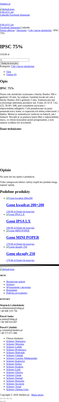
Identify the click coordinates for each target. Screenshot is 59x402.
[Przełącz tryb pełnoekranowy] (4, 398)
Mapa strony (37, 394)
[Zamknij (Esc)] (10, 398)
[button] (29, 18)
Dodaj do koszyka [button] (25, 211)
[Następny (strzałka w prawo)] (4, 401)
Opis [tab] (8, 71)
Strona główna (7, 30)
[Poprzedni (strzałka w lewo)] (1, 401)
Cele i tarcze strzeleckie (40, 30)
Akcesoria (21, 30)
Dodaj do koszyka (9, 63)
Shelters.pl (5, 4)
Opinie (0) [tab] (11, 74)
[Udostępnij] (7, 398)
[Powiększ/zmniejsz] (1, 398)
